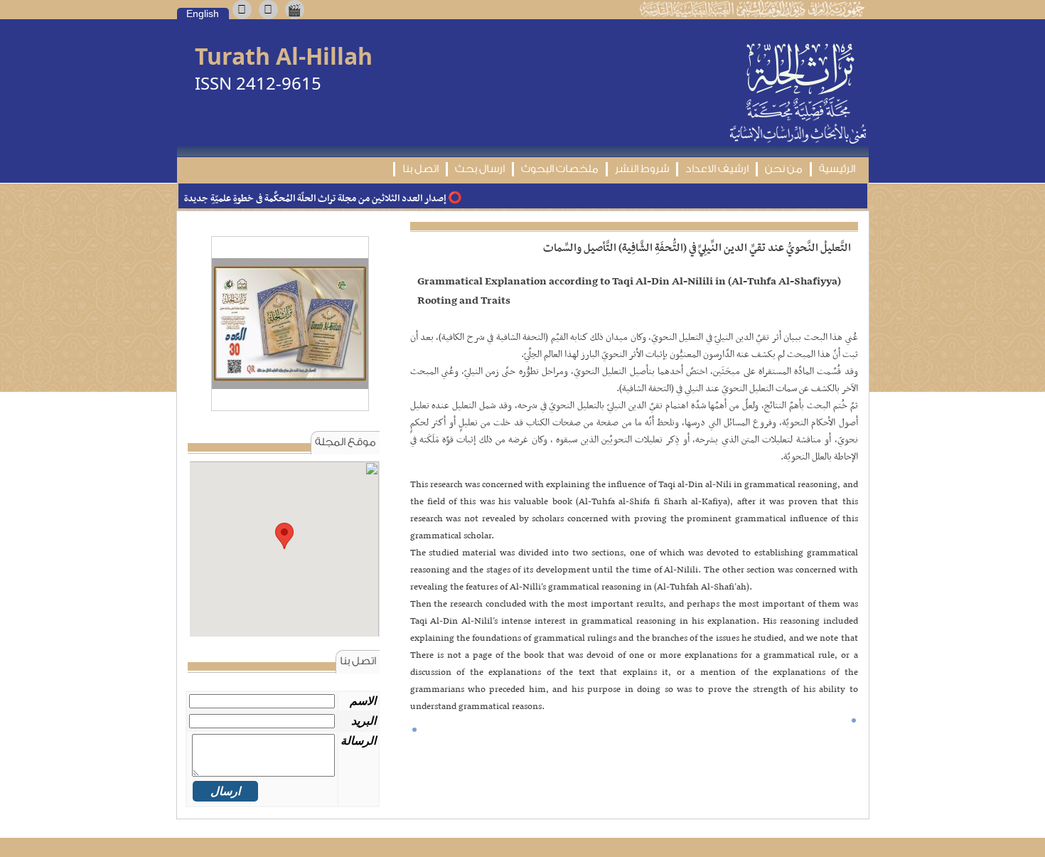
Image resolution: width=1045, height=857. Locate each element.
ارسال (225, 791)
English (202, 13)
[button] (284, 536)
